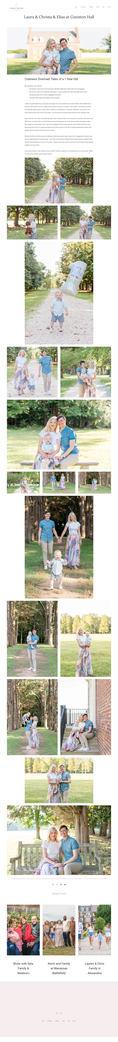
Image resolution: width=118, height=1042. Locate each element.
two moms (74, 879)
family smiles (92, 879)
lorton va (59, 879)
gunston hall (40, 879)
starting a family (20, 879)
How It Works (49, 1020)
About (43, 1020)
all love (85, 879)
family (13, 879)
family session (30, 879)
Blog (69, 1020)
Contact (63, 1020)
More (109, 6)
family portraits (102, 879)
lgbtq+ (80, 879)
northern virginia (50, 879)
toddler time (66, 879)
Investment (57, 1020)
